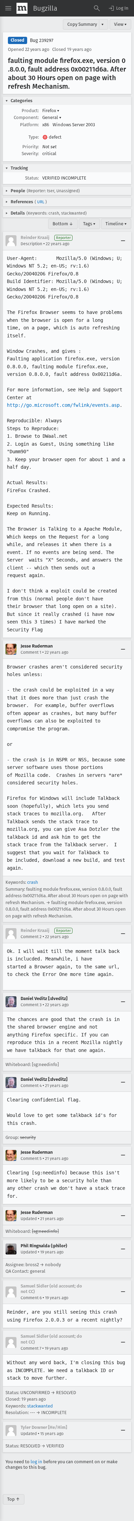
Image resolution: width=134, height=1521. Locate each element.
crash (32, 882)
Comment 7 (31, 1348)
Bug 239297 (41, 40)
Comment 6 (31, 1297)
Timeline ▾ (116, 223)
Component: (26, 117)
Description (31, 243)
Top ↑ (13, 1499)
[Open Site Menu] (8, 8)
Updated (29, 1218)
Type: (34, 137)
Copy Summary (82, 24)
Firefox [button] (50, 110)
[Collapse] (123, 240)
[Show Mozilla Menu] (21, 8)
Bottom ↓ (63, 223)
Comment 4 (31, 1085)
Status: (32, 178)
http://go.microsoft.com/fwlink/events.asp (63, 405)
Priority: (30, 146)
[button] (118, 8)
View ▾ (120, 24)
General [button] (52, 117)
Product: (30, 110)
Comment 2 (31, 936)
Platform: (29, 124)
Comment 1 (31, 652)
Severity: (30, 153)
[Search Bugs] (96, 8)
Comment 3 (31, 1004)
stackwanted (40, 1406)
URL (40, 201)
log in (36, 1461)
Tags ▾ (89, 223)
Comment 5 (31, 1158)
